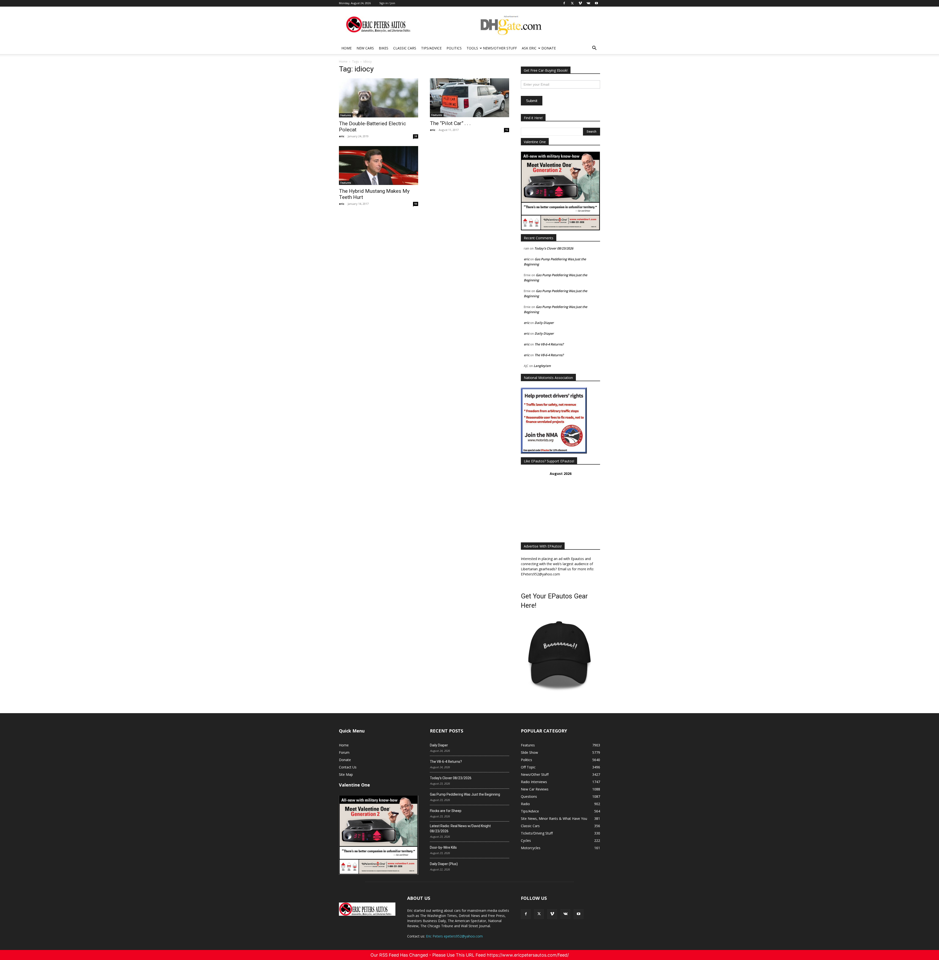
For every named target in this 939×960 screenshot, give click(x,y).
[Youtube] (578, 914)
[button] (594, 48)
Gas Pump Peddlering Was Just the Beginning (465, 794)
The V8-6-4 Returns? (549, 344)
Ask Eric (529, 48)
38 (415, 136)
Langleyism (542, 366)
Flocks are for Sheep (445, 811)
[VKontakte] (565, 914)
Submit (531, 101)
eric (341, 136)
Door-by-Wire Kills (443, 847)
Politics (454, 48)
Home (346, 48)
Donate (548, 48)
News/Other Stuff (500, 48)
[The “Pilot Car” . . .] (469, 97)
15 (506, 130)
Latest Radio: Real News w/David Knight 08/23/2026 (460, 828)
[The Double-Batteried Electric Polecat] (378, 97)
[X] (539, 914)
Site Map (346, 774)
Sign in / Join (387, 3)
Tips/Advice (431, 48)
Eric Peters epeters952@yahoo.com (454, 936)
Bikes (383, 48)
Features (345, 115)
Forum (344, 752)
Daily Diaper (544, 322)
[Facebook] (526, 914)
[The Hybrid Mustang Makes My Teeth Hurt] (378, 165)
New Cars (365, 48)
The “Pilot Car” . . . (450, 123)
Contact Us (348, 767)
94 (415, 204)
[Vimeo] (552, 914)
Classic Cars (404, 48)
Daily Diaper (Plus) (444, 864)
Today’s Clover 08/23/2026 (553, 248)
